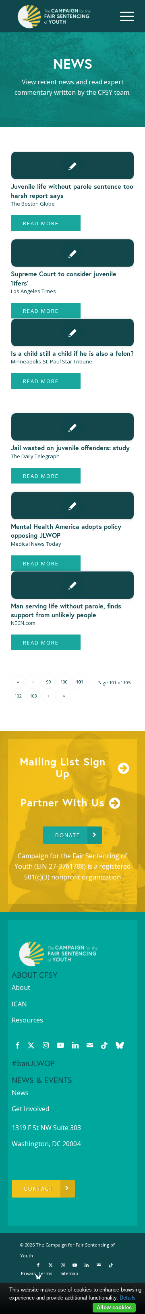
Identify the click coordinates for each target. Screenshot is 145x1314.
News (20, 1092)
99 (48, 682)
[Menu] (123, 16)
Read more (41, 223)
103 (33, 696)
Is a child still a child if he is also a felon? (72, 353)
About (21, 987)
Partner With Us (63, 802)
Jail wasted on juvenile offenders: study (70, 447)
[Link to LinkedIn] (75, 1045)
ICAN (19, 1004)
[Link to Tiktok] (104, 1045)
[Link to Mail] (90, 1045)
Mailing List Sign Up (63, 767)
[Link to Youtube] (60, 1045)
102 (18, 696)
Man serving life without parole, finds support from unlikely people (66, 610)
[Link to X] (31, 1045)
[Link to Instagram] (46, 1045)
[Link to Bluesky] (120, 1045)
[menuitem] (123, 16)
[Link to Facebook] (17, 1045)
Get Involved (30, 1108)
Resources (27, 1020)
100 (64, 682)
